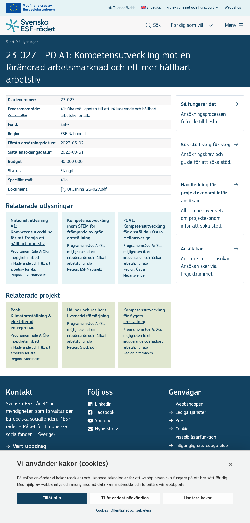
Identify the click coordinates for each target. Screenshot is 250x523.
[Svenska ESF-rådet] (30, 25)
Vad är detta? (17, 115)
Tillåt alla (52, 498)
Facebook (104, 412)
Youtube (103, 420)
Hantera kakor (198, 498)
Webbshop (233, 7)
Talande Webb (124, 7)
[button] (230, 464)
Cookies (102, 510)
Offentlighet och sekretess (131, 510)
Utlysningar (28, 41)
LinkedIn (103, 404)
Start (10, 41)
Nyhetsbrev (106, 429)
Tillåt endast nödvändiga (125, 498)
